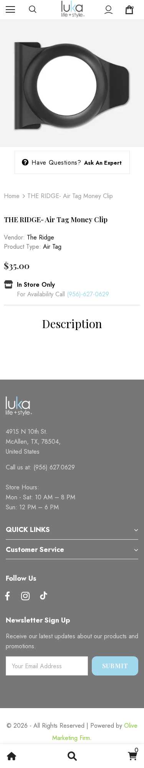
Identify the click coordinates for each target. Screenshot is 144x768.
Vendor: (14, 237)
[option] (72, 83)
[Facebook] (7, 596)
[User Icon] (108, 10)
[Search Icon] (40, 9)
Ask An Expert (103, 163)
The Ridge (40, 237)
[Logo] (72, 9)
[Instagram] (25, 596)
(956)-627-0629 (88, 294)
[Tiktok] (43, 596)
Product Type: (22, 246)
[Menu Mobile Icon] (10, 9)
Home (12, 196)
